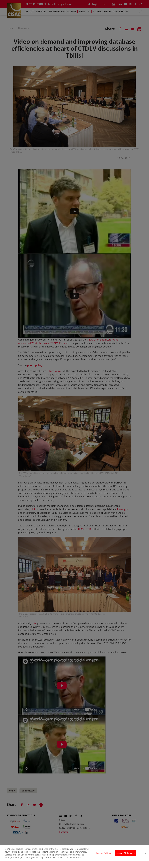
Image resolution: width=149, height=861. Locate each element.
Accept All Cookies (126, 853)
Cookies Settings (104, 853)
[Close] (145, 853)
